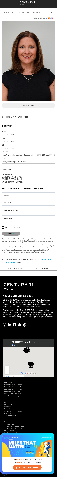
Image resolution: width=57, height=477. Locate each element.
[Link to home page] (29, 4)
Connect (7, 422)
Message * (9, 218)
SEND (10, 233)
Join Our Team (9, 424)
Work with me (29, 105)
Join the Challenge (27, 467)
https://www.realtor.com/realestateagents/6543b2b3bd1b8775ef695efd (28, 155)
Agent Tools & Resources (13, 428)
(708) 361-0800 (8, 148)
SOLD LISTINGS (42, 268)
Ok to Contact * (13, 227)
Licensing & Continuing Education (16, 426)
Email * (7, 203)
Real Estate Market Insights (13, 433)
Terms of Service (11, 262)
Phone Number (11, 210)
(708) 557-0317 (8, 135)
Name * (7, 195)
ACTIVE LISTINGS (15, 268)
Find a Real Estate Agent (12, 396)
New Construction (10, 413)
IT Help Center (9, 430)
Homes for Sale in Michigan (13, 391)
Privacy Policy (47, 259)
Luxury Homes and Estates (13, 411)
